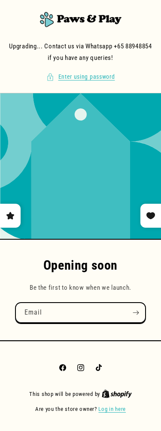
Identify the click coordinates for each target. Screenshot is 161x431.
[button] (80, 76)
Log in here (112, 409)
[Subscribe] (135, 312)
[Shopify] (117, 394)
